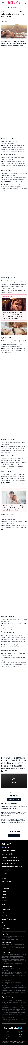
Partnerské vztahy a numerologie (9, 946)
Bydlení (4, 898)
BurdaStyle (20, 1034)
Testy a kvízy (20, 936)
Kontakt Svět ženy (8, 854)
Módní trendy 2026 (10, 939)
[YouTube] (9, 847)
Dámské (20, 1033)
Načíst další (14, 835)
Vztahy (4, 878)
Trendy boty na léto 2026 (18, 949)
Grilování (21, 939)
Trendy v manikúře (5, 944)
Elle (3, 912)
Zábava (4, 894)
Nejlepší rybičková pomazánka (19, 957)
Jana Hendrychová (6, 19)
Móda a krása (6, 882)
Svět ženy (7, 1033)
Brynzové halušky (5, 959)
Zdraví (4, 891)
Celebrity (5, 885)
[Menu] (3, 2)
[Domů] (14, 2)
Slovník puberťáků (13, 936)
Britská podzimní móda (12, 947)
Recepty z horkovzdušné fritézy (16, 963)
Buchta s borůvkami (15, 959)
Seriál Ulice (19, 946)
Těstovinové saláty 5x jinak (7, 954)
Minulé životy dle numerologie (17, 944)
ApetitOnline (6, 909)
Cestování (11, 937)
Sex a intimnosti (12, 7)
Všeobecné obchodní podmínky (12, 867)
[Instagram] (6, 847)
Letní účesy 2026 (8, 949)
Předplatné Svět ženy (9, 851)
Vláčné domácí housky (7, 957)
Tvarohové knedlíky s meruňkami (16, 956)
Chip (3, 922)
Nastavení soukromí (8, 863)
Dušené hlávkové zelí (18, 960)
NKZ (8, 1034)
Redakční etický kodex (9, 857)
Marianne (5, 916)
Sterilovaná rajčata (18, 954)
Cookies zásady (7, 870)
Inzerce (4, 873)
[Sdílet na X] (14, 796)
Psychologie (6, 888)
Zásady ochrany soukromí (10, 860)
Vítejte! (16, 939)
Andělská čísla (5, 937)
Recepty (4, 904)
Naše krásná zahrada (9, 919)
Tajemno (4, 901)
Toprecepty (6, 928)
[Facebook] (3, 847)
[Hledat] (24, 2)
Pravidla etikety (5, 936)
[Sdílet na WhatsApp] (17, 796)
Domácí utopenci (5, 963)
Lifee (3, 925)
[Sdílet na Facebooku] (11, 796)
